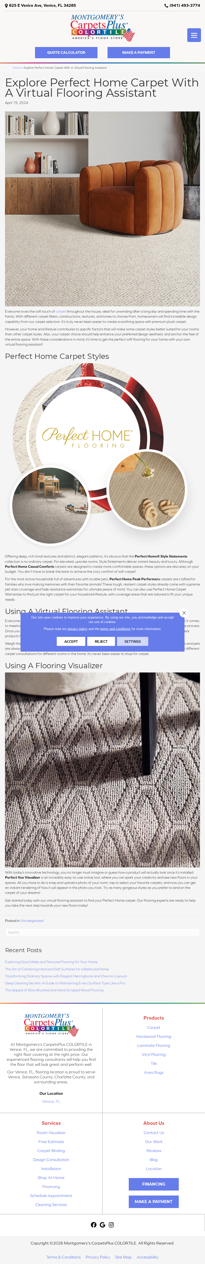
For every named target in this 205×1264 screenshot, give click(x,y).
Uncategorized (32, 921)
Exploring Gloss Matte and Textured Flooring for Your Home (51, 962)
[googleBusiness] (102, 1225)
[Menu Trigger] (194, 35)
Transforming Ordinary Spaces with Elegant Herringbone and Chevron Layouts (66, 976)
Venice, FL (51, 1101)
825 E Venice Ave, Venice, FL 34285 (42, 5)
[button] (66, 52)
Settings (132, 641)
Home (16, 67)
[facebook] (93, 1225)
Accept (71, 641)
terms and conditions (115, 629)
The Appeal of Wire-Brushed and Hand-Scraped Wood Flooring (54, 990)
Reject (101, 641)
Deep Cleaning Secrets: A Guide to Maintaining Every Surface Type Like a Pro (65, 983)
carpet (61, 311)
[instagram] (111, 1225)
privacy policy (78, 629)
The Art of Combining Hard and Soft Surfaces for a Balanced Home (57, 969)
